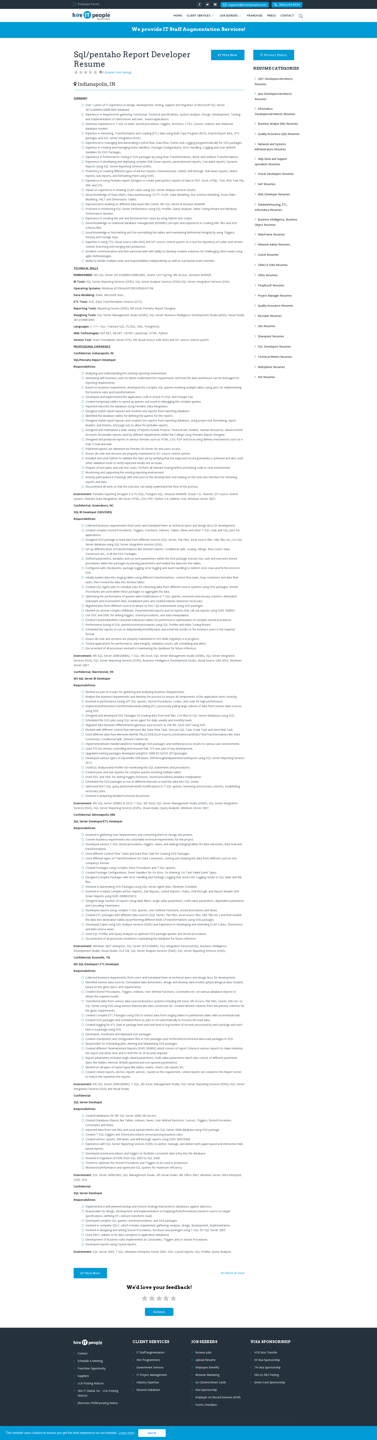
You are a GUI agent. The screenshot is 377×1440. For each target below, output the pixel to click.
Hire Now (229, 55)
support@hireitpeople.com (247, 4)
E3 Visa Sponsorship (267, 1360)
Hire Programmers (148, 1360)
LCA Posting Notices (91, 1383)
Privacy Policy (275, 55)
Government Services (150, 1367)
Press (271, 15)
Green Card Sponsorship (269, 1382)
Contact (287, 15)
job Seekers (229, 15)
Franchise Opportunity (92, 1368)
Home (178, 15)
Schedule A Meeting (90, 1361)
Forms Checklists (206, 1405)
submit (159, 1312)
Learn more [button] (127, 1432)
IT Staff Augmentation (150, 1352)
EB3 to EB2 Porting (266, 1375)
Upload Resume (205, 1360)
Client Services (198, 15)
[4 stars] (166, 1298)
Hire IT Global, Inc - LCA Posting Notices (98, 1393)
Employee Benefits (207, 1367)
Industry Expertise (147, 1382)
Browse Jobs (203, 1352)
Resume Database (148, 1390)
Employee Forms (88, 4)
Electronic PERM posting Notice (98, 1403)
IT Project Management (151, 1375)
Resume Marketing (207, 1375)
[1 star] (144, 1298)
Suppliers (83, 1376)
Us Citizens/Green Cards (210, 1382)
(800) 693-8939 (289, 4)
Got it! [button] (152, 1432)
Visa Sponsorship (206, 1390)
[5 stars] (173, 1298)
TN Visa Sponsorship (267, 1367)
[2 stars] (151, 1298)
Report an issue (234, 1273)
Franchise (255, 15)
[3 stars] (159, 1298)
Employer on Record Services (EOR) (218, 1397)
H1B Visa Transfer (265, 1352)
